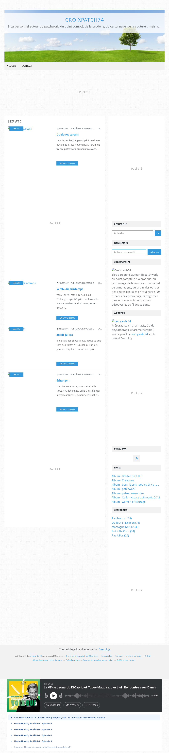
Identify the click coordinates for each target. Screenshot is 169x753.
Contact (27, 65)
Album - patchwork (123, 489)
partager (74, 705)
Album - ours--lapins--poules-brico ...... (135, 484)
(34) (123, 531)
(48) (125, 527)
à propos (93, 705)
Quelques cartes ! (67, 134)
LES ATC (16, 128)
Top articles (106, 656)
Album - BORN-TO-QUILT (127, 476)
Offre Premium (73, 660)
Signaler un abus (134, 656)
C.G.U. (148, 656)
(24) (120, 535)
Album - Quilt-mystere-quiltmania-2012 (136, 497)
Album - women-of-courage (129, 502)
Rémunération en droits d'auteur (47, 660)
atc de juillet (64, 335)
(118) (122, 518)
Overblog (104, 649)
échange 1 (63, 380)
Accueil (11, 65)
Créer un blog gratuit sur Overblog (82, 656)
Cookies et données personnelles (98, 660)
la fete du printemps (69, 289)
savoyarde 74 (139, 334)
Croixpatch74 (84, 19)
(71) (126, 522)
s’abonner (55, 705)
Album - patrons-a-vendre (128, 493)
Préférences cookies (126, 660)
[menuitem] (11, 66)
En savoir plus (67, 163)
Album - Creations (123, 480)
